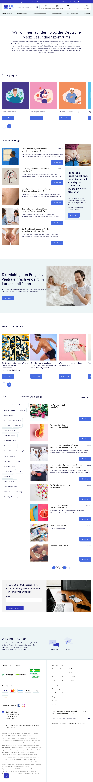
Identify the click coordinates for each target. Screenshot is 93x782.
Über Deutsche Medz (58, 692)
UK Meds (71, 668)
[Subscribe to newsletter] (89, 718)
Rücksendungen (57, 688)
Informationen (57, 665)
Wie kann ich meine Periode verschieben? (70, 364)
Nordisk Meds (73, 680)
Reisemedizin (87, 13)
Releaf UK (72, 676)
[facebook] (19, 705)
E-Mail (8, 596)
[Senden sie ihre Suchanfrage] (37, 7)
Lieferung (55, 684)
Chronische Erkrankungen (39, 13)
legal (77, 2)
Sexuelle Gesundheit (72, 13)
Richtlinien (55, 700)
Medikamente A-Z (57, 680)
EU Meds (71, 672)
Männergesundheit (7, 13)
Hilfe (33, 645)
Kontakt (54, 705)
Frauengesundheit (22, 13)
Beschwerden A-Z (57, 676)
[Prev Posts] (53, 567)
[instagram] (23, 705)
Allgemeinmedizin (57, 13)
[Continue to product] (15, 96)
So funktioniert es (57, 668)
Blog (53, 696)
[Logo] (9, 7)
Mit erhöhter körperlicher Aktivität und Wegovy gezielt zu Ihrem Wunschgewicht (43, 365)
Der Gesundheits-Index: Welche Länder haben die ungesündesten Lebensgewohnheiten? (15, 366)
